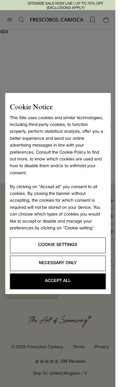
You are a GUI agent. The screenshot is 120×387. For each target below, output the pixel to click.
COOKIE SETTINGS (57, 245)
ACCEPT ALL (58, 281)
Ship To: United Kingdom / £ (60, 374)
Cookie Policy (72, 153)
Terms (79, 347)
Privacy (101, 347)
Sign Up (110, 260)
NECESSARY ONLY (58, 263)
